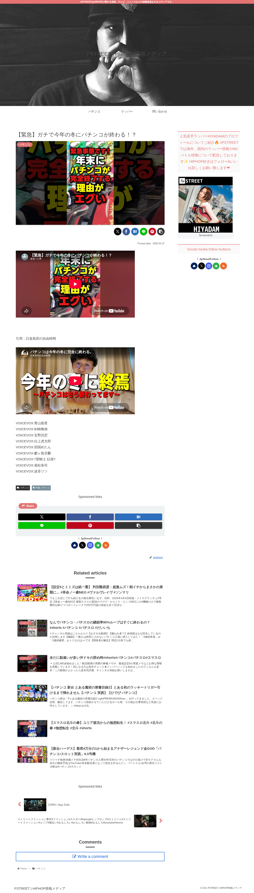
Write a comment (93, 856)
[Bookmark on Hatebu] (135, 231)
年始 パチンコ (43, 487)
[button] (161, 231)
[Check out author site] (74, 545)
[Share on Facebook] (126, 231)
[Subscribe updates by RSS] (105, 545)
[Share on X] (117, 231)
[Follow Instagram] (90, 545)
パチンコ (24, 487)
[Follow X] (82, 545)
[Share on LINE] (143, 231)
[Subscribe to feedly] (98, 545)
